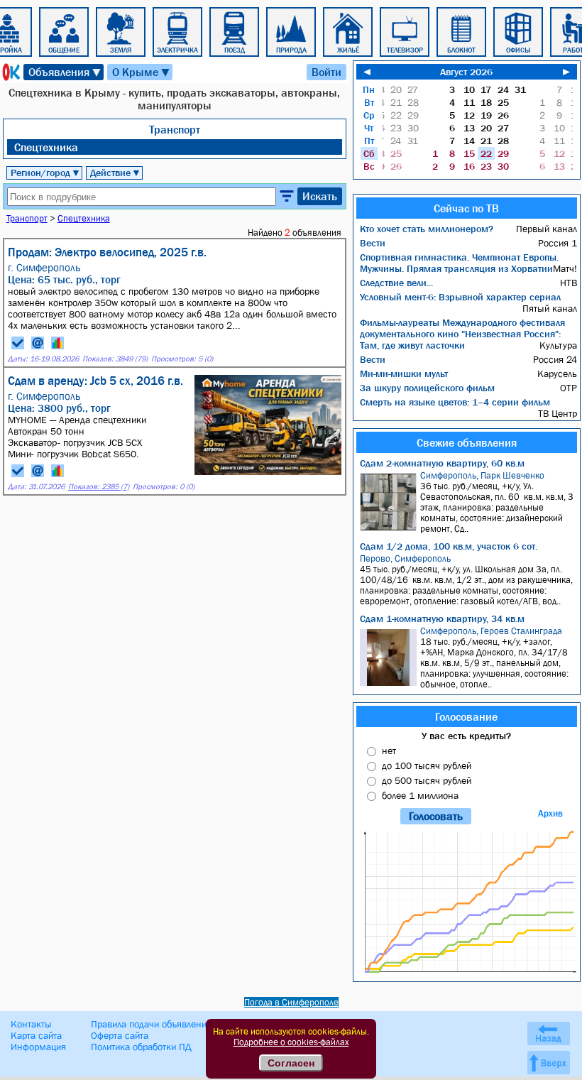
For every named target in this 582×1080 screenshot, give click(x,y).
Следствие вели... (396, 282)
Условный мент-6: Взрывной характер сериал (460, 296)
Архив (550, 813)
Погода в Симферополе (291, 1002)
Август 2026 (466, 71)
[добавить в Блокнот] (17, 343)
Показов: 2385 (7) (98, 487)
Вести (372, 243)
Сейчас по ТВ (466, 208)
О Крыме (141, 72)
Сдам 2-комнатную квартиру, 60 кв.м (442, 463)
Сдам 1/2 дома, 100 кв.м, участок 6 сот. (448, 546)
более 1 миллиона (420, 795)
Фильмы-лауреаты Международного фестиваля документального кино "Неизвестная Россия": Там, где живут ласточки (462, 334)
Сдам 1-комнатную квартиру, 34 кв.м (442, 618)
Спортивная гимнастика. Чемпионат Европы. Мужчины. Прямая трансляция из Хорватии (459, 262)
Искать (319, 196)
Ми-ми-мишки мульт (404, 373)
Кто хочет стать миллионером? (426, 228)
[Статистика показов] (57, 343)
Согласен (291, 1063)
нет (389, 750)
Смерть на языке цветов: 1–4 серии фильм (455, 402)
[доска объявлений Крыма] (10, 72)
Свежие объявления (467, 442)
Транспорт (174, 129)
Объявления (65, 72)
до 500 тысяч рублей (426, 780)
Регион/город (45, 172)
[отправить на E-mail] (37, 343)
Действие (115, 172)
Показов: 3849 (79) (115, 359)
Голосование (466, 716)
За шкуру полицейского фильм (427, 387)
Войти (326, 71)
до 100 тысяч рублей (426, 765)
